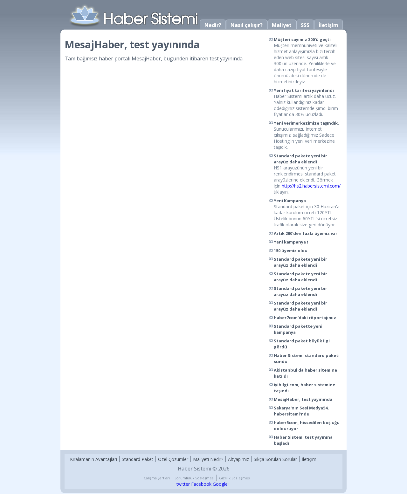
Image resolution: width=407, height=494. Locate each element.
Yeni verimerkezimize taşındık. (306, 123)
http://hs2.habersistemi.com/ (311, 186)
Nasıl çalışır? (247, 25)
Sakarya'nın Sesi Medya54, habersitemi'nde (301, 411)
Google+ (222, 484)
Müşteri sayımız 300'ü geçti (302, 39)
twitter (183, 484)
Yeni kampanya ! (291, 242)
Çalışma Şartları (157, 478)
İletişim (328, 25)
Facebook (201, 484)
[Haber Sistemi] (134, 27)
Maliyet (282, 25)
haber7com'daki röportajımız (305, 317)
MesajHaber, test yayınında (303, 399)
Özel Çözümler (173, 459)
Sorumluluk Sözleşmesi (194, 478)
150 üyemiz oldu (290, 250)
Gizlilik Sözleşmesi (235, 478)
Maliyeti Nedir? (208, 459)
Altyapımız (238, 459)
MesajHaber (146, 58)
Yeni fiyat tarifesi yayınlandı (304, 90)
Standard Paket (137, 459)
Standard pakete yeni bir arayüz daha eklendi (300, 159)
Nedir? (212, 25)
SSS (305, 25)
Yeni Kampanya (290, 200)
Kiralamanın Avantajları (93, 459)
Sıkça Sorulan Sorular (275, 459)
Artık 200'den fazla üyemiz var (305, 233)
